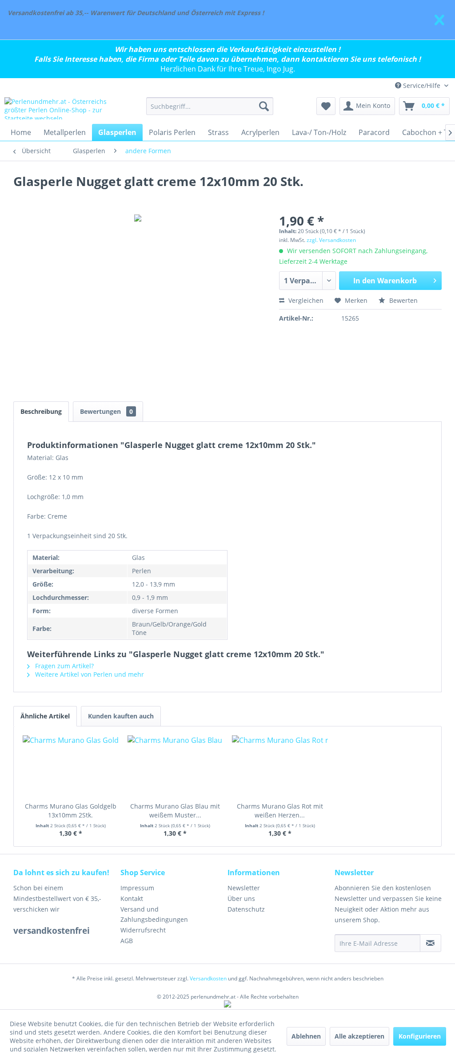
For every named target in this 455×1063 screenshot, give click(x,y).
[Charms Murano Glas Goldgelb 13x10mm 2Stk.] (71, 766)
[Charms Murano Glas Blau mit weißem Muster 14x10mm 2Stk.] (176, 766)
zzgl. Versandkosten (331, 240)
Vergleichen (305, 300)
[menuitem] (210, 106)
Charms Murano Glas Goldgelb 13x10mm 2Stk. (70, 810)
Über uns (241, 898)
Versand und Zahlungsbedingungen (154, 914)
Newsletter (244, 888)
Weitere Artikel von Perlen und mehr (88, 674)
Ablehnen (306, 1036)
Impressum (137, 888)
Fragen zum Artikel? (63, 666)
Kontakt (131, 898)
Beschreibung (41, 411)
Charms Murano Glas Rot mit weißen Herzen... (280, 810)
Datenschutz (246, 909)
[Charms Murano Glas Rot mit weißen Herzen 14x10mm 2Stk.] (280, 766)
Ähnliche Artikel (45, 716)
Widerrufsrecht (143, 930)
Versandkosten (208, 978)
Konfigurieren (420, 1036)
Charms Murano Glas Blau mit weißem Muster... (175, 810)
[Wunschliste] (325, 106)
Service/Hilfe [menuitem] (421, 85)
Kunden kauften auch (121, 716)
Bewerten (402, 300)
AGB (126, 940)
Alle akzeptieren (359, 1036)
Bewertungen (106, 411)
